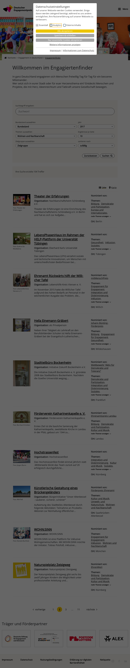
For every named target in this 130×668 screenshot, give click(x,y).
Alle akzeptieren (65, 31)
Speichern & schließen (65, 35)
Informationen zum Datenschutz (78, 50)
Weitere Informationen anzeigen (65, 44)
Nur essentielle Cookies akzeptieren (65, 40)
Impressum (55, 50)
